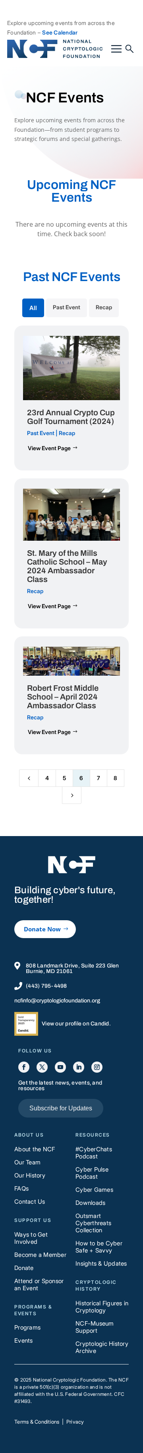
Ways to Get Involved (31, 1238)
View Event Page (49, 448)
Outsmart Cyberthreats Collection (93, 1223)
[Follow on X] (42, 1067)
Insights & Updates (101, 1263)
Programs (27, 1327)
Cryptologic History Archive (101, 1347)
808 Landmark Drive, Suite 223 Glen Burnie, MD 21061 (72, 968)
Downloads (90, 1202)
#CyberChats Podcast (93, 1152)
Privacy (75, 1421)
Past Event (40, 433)
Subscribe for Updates (60, 1108)
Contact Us (29, 1201)
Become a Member (40, 1254)
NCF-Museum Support (94, 1327)
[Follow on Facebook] (23, 1067)
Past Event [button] (66, 307)
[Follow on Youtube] (60, 1067)
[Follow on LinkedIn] (78, 1067)
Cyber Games (94, 1189)
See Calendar (59, 32)
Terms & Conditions (37, 1421)
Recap (67, 433)
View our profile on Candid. (76, 1024)
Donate (24, 1268)
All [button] (33, 308)
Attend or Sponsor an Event (39, 1284)
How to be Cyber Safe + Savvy (98, 1246)
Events (23, 1340)
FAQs (21, 1188)
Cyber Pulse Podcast (91, 1173)
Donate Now (42, 929)
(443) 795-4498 (46, 986)
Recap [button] (104, 307)
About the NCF (34, 1149)
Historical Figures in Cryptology (101, 1306)
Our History (29, 1175)
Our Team (27, 1162)
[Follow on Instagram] (96, 1067)
